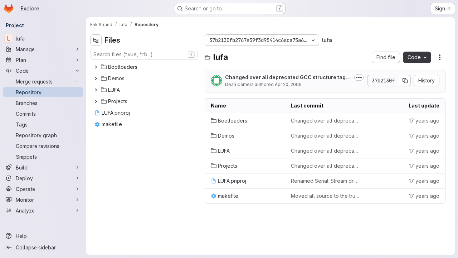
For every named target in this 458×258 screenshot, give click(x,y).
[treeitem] (145, 67)
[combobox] (144, 54)
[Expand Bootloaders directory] (96, 67)
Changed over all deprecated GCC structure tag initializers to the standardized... (288, 77)
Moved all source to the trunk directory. (325, 196)
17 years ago (424, 121)
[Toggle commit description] (359, 77)
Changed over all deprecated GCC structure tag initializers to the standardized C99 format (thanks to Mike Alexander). (325, 121)
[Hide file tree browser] (96, 40)
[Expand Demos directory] (96, 78)
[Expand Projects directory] (96, 101)
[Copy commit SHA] (405, 80)
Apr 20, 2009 (288, 84)
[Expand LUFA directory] (96, 90)
